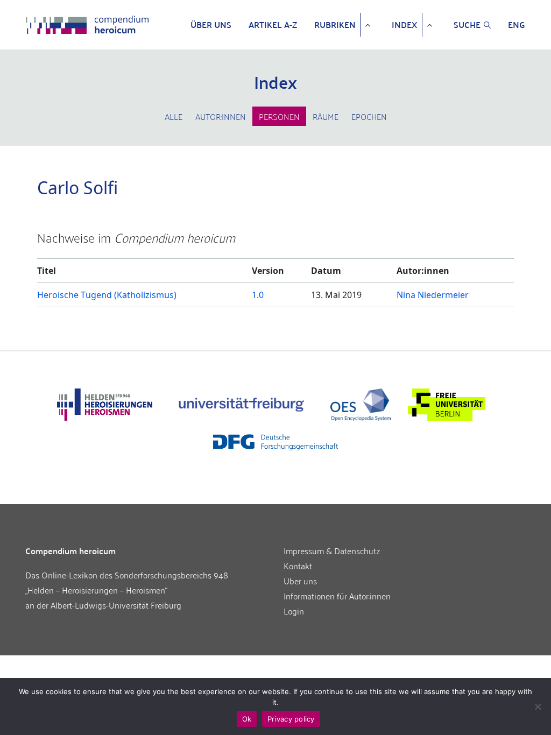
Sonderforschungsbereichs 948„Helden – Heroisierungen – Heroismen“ (126, 582)
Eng (516, 24)
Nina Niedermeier (433, 295)
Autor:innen (220, 116)
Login (294, 610)
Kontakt (298, 565)
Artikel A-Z (273, 24)
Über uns (210, 24)
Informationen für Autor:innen (337, 595)
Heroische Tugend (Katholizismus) (106, 295)
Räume (325, 116)
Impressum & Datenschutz (332, 550)
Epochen (369, 116)
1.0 (258, 295)
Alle (173, 116)
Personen (279, 116)
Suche (467, 24)
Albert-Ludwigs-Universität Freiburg (116, 604)
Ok (247, 719)
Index (405, 24)
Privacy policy (291, 719)
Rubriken (335, 24)
